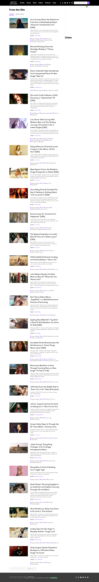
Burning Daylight (35, 504)
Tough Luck (56, 543)
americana (41, 40)
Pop (32, 90)
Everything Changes (36, 462)
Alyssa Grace (48, 183)
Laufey (50, 543)
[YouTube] (65, 3)
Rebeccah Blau (37, 356)
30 (29, 569)
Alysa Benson (37, 61)
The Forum (41, 140)
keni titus (47, 315)
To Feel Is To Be (54, 382)
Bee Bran (47, 382)
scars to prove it (43, 209)
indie (42, 290)
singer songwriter (35, 38)
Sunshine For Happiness (37, 229)
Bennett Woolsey (44, 66)
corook (52, 250)
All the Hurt (34, 164)
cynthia (41, 338)
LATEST (11, 14)
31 (32, 569)
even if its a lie (51, 399)
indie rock (43, 64)
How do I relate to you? (37, 252)
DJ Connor (37, 160)
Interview (37, 113)
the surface (34, 524)
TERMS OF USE (31, 576)
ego (46, 479)
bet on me (55, 269)
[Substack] (70, 3)
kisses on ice (34, 338)
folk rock (53, 359)
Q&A (46, 461)
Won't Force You (35, 419)
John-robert (48, 290)
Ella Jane (56, 113)
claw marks (34, 439)
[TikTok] (63, 3)
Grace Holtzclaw (38, 559)
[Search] (88, 3)
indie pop (49, 228)
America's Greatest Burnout (38, 41)
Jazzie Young (52, 461)
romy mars (51, 479)
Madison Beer (48, 140)
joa (45, 399)
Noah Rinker (50, 502)
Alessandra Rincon (38, 476)
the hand (43, 360)
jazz (46, 543)
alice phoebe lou (49, 522)
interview (43, 38)
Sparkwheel (34, 115)
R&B (42, 418)
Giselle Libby (37, 35)
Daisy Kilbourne (52, 163)
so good (43, 562)
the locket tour (35, 141)
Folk (52, 138)
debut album (34, 40)
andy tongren (34, 564)
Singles (42, 141)
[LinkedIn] (72, 3)
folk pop (49, 562)
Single (49, 64)
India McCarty (37, 87)
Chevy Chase (34, 66)
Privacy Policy (26, 577)
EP (51, 113)
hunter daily (54, 438)
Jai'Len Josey (48, 418)
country (49, 38)
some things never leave (52, 360)
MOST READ (20, 14)
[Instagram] (60, 3)
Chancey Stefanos (38, 414)
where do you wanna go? (37, 292)
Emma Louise (48, 229)
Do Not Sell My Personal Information (42, 577)
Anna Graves (49, 40)
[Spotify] (67, 3)
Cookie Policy (32, 577)
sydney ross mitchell (54, 336)
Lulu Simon (34, 140)
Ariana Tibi (36, 247)
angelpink (53, 315)
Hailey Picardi (34, 209)
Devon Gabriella (54, 90)
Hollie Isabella (48, 269)
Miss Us (47, 90)
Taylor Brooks (37, 499)
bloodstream (34, 185)
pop (42, 163)
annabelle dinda (35, 360)
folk (46, 163)
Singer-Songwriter (39, 90)
